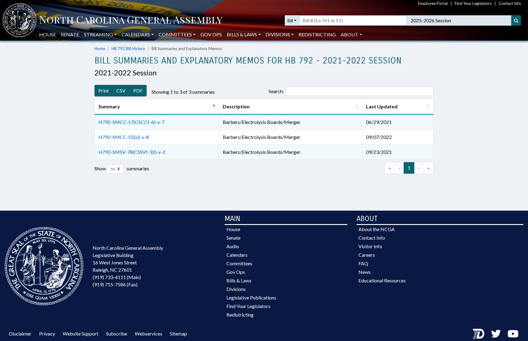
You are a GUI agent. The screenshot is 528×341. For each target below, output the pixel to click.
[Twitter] (496, 333)
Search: (276, 91)
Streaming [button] (98, 34)
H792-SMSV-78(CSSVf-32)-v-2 (131, 152)
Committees (239, 263)
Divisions (236, 289)
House (47, 34)
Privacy (47, 333)
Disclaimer (20, 333)
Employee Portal (433, 3)
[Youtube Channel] (513, 333)
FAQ (363, 263)
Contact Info (510, 3)
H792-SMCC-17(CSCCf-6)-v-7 (131, 122)
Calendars (237, 255)
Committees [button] (175, 34)
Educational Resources (382, 280)
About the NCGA (376, 229)
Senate (70, 34)
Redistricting (317, 34)
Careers (366, 255)
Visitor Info (370, 246)
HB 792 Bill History (128, 48)
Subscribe (116, 333)
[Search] (516, 20)
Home (99, 48)
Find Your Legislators (473, 3)
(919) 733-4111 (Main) (117, 277)
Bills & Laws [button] (242, 34)
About (349, 34)
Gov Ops (211, 34)
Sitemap (178, 333)
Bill (290, 20)
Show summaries (121, 168)
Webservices (148, 333)
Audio (232, 246)
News (364, 272)
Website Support (80, 333)
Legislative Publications (251, 297)
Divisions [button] (278, 34)
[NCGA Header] (130, 20)
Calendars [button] (136, 34)
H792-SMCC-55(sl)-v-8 (123, 137)
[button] (214, 106)
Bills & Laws (238, 280)
